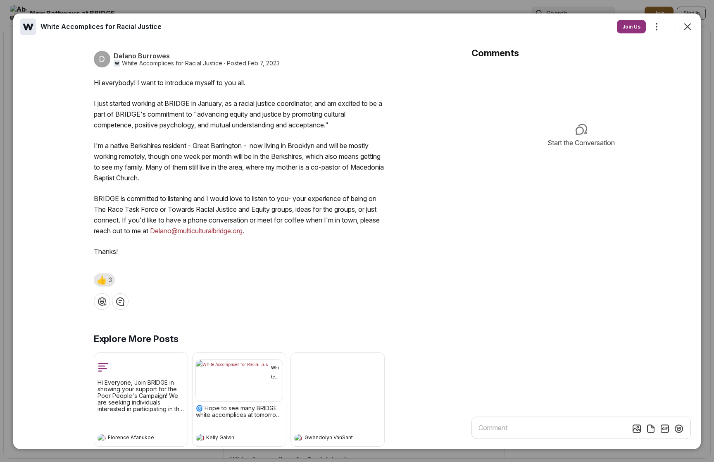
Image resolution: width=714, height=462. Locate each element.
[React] (102, 301)
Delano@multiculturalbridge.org (196, 230)
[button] (104, 279)
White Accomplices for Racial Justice (172, 63)
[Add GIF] (664, 428)
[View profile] (102, 437)
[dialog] (357, 231)
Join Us (631, 26)
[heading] (132, 438)
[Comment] (120, 301)
